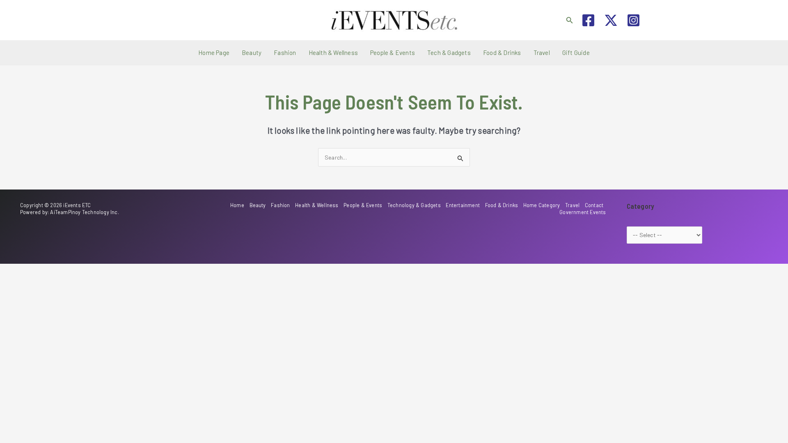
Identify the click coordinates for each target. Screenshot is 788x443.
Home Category (541, 205)
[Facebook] (588, 20)
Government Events (582, 212)
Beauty (251, 52)
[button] (569, 20)
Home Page (213, 52)
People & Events (392, 52)
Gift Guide (576, 52)
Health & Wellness (333, 52)
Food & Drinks (502, 52)
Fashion (285, 52)
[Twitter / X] (611, 20)
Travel (542, 52)
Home (237, 205)
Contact (594, 205)
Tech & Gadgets (449, 52)
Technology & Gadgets (414, 205)
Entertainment (463, 205)
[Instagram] (633, 20)
